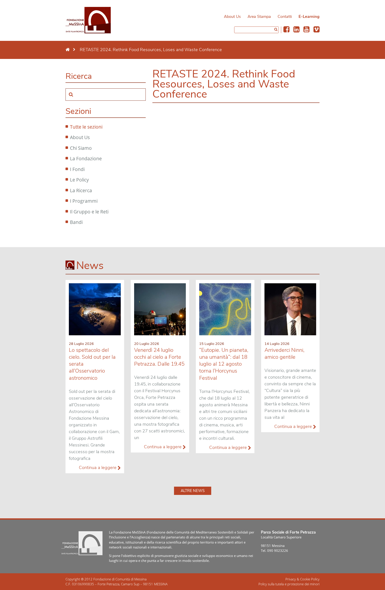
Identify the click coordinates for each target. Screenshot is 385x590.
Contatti (285, 16)
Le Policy (79, 180)
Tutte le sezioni (86, 127)
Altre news (193, 490)
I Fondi (77, 169)
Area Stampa (259, 16)
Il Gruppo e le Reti (89, 211)
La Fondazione (86, 158)
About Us (232, 16)
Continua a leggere (98, 467)
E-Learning (309, 16)
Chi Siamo (81, 148)
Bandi (76, 222)
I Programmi (84, 201)
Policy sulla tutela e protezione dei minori (288, 584)
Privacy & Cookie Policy (302, 579)
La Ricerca (81, 190)
